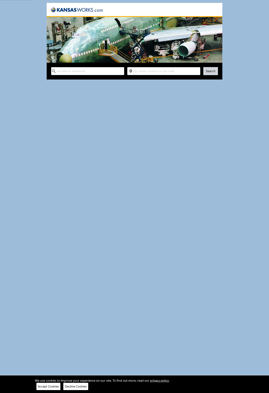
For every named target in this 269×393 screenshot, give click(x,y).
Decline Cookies (76, 386)
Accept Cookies (48, 386)
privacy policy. (159, 381)
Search (210, 71)
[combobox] (87, 71)
